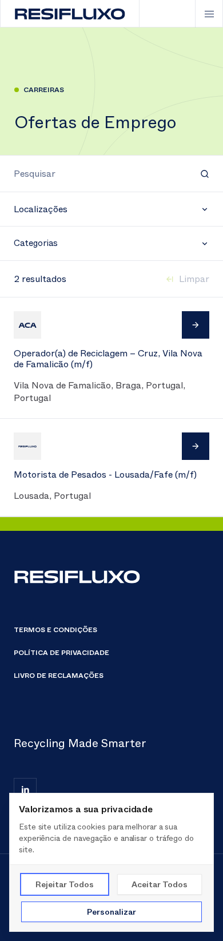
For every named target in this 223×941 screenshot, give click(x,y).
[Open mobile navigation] (208, 13)
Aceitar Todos (160, 884)
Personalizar (111, 912)
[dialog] (111, 862)
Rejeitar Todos (64, 884)
